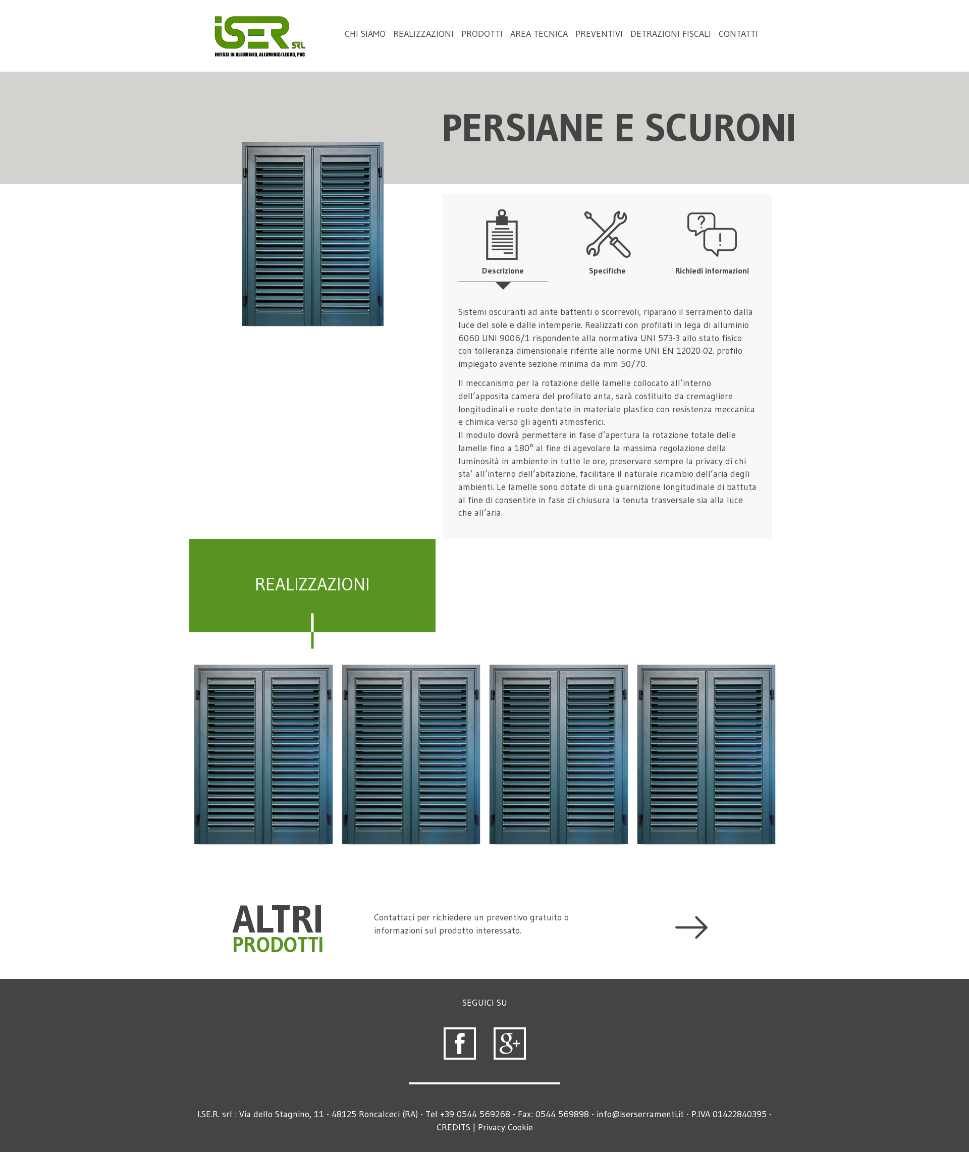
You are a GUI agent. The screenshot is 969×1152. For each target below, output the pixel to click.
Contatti (738, 33)
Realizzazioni (423, 33)
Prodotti (482, 33)
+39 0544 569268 (475, 1114)
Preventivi (599, 33)
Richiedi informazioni (712, 270)
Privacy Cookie (505, 1127)
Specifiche (607, 270)
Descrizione (503, 270)
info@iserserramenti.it (640, 1114)
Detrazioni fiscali (670, 33)
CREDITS (453, 1127)
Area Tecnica (539, 33)
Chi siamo (365, 33)
